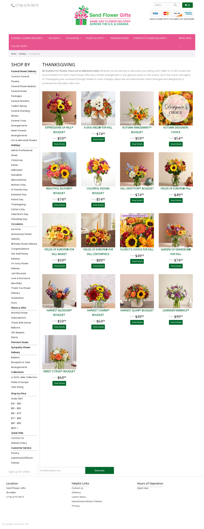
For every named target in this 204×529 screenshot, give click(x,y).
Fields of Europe (20, 382)
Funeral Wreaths (20, 101)
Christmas (17, 160)
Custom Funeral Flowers (20, 79)
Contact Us (17, 438)
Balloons (15, 327)
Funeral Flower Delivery (26, 38)
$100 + (14, 428)
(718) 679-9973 (27, 5)
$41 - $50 (16, 403)
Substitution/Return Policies (22, 460)
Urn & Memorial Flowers (24, 140)
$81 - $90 (16, 423)
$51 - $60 (16, 408)
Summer (16, 229)
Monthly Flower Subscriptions (19, 315)
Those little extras (21, 322)
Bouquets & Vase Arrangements (20, 365)
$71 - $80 (16, 418)
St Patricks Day (19, 189)
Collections (18, 46)
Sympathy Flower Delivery (149, 38)
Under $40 (17, 398)
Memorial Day (18, 179)
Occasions (72, 38)
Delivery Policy (19, 443)
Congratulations (20, 248)
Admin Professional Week (21, 153)
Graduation (17, 298)
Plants (14, 337)
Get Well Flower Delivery (19, 256)
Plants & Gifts (95, 38)
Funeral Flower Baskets (23, 86)
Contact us (77, 488)
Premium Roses (119, 38)
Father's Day (18, 209)
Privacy (15, 453)
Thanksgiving (18, 204)
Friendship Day (19, 219)
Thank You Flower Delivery (21, 290)
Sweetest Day (18, 194)
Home (13, 54)
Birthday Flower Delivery (24, 243)
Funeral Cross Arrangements (19, 123)
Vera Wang (17, 387)
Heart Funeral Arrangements (19, 133)
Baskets (15, 357)
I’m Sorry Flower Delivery (19, 266)
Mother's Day (18, 184)
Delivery (76, 492)
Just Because (18, 273)
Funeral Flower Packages (19, 94)
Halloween (16, 170)
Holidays (53, 38)
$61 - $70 (16, 413)
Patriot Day (17, 199)
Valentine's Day (19, 214)
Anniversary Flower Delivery (21, 237)
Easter (14, 165)
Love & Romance (20, 278)
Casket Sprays (19, 106)
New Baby (16, 283)
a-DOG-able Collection (24, 377)
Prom (14, 302)
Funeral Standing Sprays (20, 113)
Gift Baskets (17, 332)
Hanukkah (16, 174)
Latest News (79, 496)
